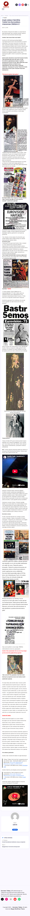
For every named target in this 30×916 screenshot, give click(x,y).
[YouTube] (15, 899)
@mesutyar (6, 763)
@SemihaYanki (19, 762)
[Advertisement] (15, 868)
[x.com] (16, 5)
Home (2, 15)
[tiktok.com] (26, 5)
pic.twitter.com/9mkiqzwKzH (17, 775)
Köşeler (6, 15)
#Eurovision (13, 762)
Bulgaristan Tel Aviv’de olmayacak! (11, 846)
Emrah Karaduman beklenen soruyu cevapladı (13, 842)
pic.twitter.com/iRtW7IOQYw (15, 763)
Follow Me (15, 829)
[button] (28, 4)
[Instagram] (6, 899)
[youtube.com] (22, 5)
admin (15, 825)
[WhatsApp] (19, 899)
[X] (2, 899)
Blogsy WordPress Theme (18, 909)
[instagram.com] (19, 5)
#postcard (18, 774)
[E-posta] (10, 899)
